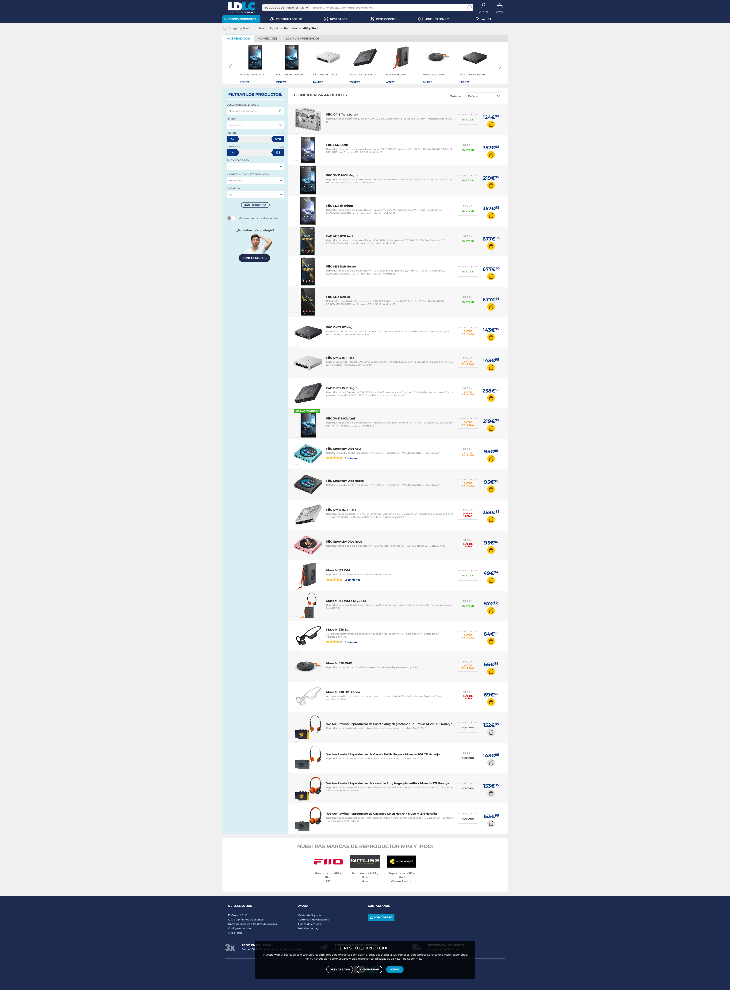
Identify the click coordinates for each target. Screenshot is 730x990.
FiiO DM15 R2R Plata (341, 509)
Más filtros (253, 205)
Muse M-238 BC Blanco (343, 692)
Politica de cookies (265, 923)
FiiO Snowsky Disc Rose (344, 541)
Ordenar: (456, 96)
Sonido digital (268, 28)
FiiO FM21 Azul (337, 145)
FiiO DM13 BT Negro (340, 327)
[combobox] (286, 7)
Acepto (394, 969)
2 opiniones (352, 579)
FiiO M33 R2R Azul (339, 236)
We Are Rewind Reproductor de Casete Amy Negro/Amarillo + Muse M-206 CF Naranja (389, 724)
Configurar (369, 969)
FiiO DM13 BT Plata (340, 357)
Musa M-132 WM (338, 570)
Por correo (383, 917)
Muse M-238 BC (337, 629)
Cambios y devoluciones (313, 919)
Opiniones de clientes (250, 919)
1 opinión (350, 458)
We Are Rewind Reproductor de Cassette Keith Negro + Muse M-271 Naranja (381, 813)
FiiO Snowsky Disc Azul (343, 448)
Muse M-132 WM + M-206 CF (346, 601)
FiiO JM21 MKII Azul (340, 418)
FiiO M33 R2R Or (338, 297)
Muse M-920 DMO (339, 663)
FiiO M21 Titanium (339, 205)
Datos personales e (240, 923)
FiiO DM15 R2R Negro (342, 388)
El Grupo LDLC (237, 915)
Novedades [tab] (267, 38)
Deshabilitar (340, 969)
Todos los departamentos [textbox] (284, 7)
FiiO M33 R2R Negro (341, 266)
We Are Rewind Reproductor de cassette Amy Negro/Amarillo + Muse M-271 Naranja (387, 783)
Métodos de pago (309, 928)
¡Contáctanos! (254, 258)
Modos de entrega (309, 923)
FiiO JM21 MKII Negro (342, 175)
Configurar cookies (240, 928)
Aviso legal (235, 932)
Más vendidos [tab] (238, 38)
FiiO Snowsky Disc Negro (345, 481)
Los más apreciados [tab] (303, 38)
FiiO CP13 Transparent (342, 114)
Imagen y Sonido (240, 28)
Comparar (303, 132)
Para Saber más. (411, 958)
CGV (230, 919)
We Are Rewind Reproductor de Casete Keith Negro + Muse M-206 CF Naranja (383, 754)
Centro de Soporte (309, 915)
